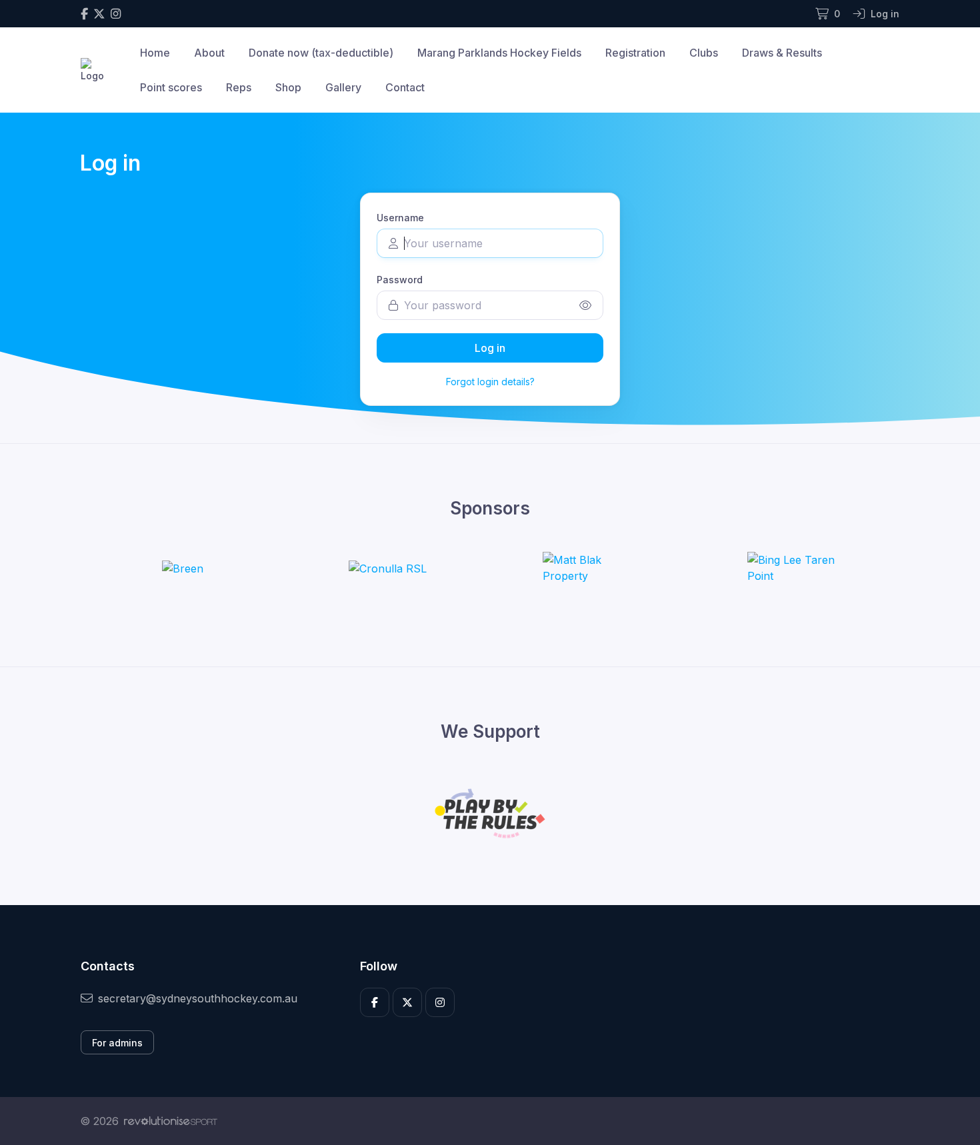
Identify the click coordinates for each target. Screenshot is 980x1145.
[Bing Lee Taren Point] (797, 568)
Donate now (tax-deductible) (321, 52)
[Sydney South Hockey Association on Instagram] (116, 14)
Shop (288, 87)
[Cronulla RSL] (388, 567)
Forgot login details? (490, 381)
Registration (635, 52)
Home (155, 52)
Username (400, 217)
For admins (117, 1042)
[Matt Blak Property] (593, 568)
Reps (238, 87)
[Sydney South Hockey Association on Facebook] (84, 14)
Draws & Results (782, 52)
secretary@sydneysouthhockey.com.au (197, 998)
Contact (405, 87)
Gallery (343, 87)
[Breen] (182, 567)
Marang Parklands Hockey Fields (499, 52)
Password (400, 279)
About (209, 52)
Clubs (703, 52)
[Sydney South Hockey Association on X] (99, 14)
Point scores (171, 87)
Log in (490, 348)
